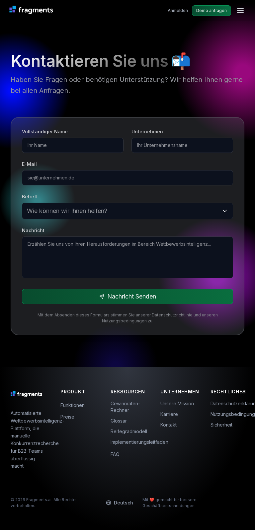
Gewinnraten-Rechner (125, 407)
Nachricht (33, 230)
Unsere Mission (177, 403)
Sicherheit (221, 425)
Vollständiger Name (45, 131)
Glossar (119, 421)
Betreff (30, 196)
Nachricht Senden (131, 296)
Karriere (169, 414)
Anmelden (178, 10)
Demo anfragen (211, 10)
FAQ (115, 454)
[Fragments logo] (32, 10)
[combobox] (28, 211)
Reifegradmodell (127, 431)
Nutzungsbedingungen (227, 414)
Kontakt (168, 425)
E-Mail (29, 164)
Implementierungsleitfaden (127, 442)
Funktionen (72, 405)
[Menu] (240, 10)
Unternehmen (147, 131)
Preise (67, 417)
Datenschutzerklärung (227, 403)
